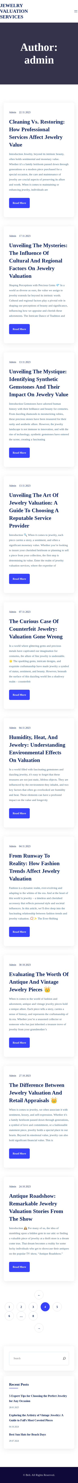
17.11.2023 (24, 236)
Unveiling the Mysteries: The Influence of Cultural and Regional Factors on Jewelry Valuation (38, 260)
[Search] (64, 1358)
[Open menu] (76, 11)
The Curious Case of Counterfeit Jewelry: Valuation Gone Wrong (36, 628)
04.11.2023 (24, 727)
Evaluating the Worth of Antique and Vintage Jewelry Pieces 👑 (39, 981)
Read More (19, 203)
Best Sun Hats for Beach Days (27, 1434)
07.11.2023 (24, 612)
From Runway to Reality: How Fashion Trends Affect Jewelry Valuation (34, 867)
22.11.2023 (24, 112)
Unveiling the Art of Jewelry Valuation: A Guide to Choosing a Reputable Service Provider (33, 510)
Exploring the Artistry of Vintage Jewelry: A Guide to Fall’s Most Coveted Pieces (36, 1418)
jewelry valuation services (14, 11)
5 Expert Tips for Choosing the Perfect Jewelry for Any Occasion (38, 1398)
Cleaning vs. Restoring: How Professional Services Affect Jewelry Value (37, 133)
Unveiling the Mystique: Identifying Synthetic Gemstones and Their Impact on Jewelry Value (38, 382)
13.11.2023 (24, 362)
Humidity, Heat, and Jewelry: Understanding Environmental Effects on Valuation (37, 748)
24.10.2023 (25, 1186)
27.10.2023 (25, 1075)
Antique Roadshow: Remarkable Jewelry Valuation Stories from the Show (36, 1207)
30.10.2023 (25, 964)
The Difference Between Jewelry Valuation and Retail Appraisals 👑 (36, 1092)
